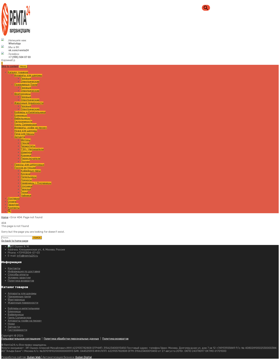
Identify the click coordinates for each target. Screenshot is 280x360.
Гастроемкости (23, 121)
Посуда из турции (25, 167)
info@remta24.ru (27, 255)
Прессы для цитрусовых (29, 164)
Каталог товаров (18, 72)
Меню (23, 66)
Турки (24, 192)
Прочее (25, 161)
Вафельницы (22, 118)
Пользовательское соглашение (21, 338)
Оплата (12, 201)
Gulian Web (34, 357)
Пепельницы (29, 177)
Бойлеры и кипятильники (24, 308)
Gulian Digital (83, 357)
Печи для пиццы (24, 133)
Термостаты (28, 146)
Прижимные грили (19, 296)
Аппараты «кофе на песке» (30, 127)
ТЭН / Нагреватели (32, 149)
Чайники (26, 195)
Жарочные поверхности (28, 103)
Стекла (25, 143)
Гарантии (13, 204)
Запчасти (19, 137)
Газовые (26, 78)
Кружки (25, 173)
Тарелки (26, 189)
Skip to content (9, 66)
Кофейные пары (31, 170)
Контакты (14, 207)
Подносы (26, 180)
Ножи (11, 323)
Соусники (26, 186)
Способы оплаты (18, 274)
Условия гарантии (19, 277)
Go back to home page (14, 240)
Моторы (26, 140)
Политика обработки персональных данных (71, 338)
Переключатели (30, 158)
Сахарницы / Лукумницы (36, 183)
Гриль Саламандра (25, 124)
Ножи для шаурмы (25, 130)
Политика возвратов (21, 280)
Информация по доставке (24, 271)
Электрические (30, 81)
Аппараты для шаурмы (28, 75)
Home (4, 217)
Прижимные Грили (25, 84)
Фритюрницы (22, 93)
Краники (26, 155)
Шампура (26, 152)
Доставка (13, 198)
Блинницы (20, 115)
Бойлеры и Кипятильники (30, 112)
